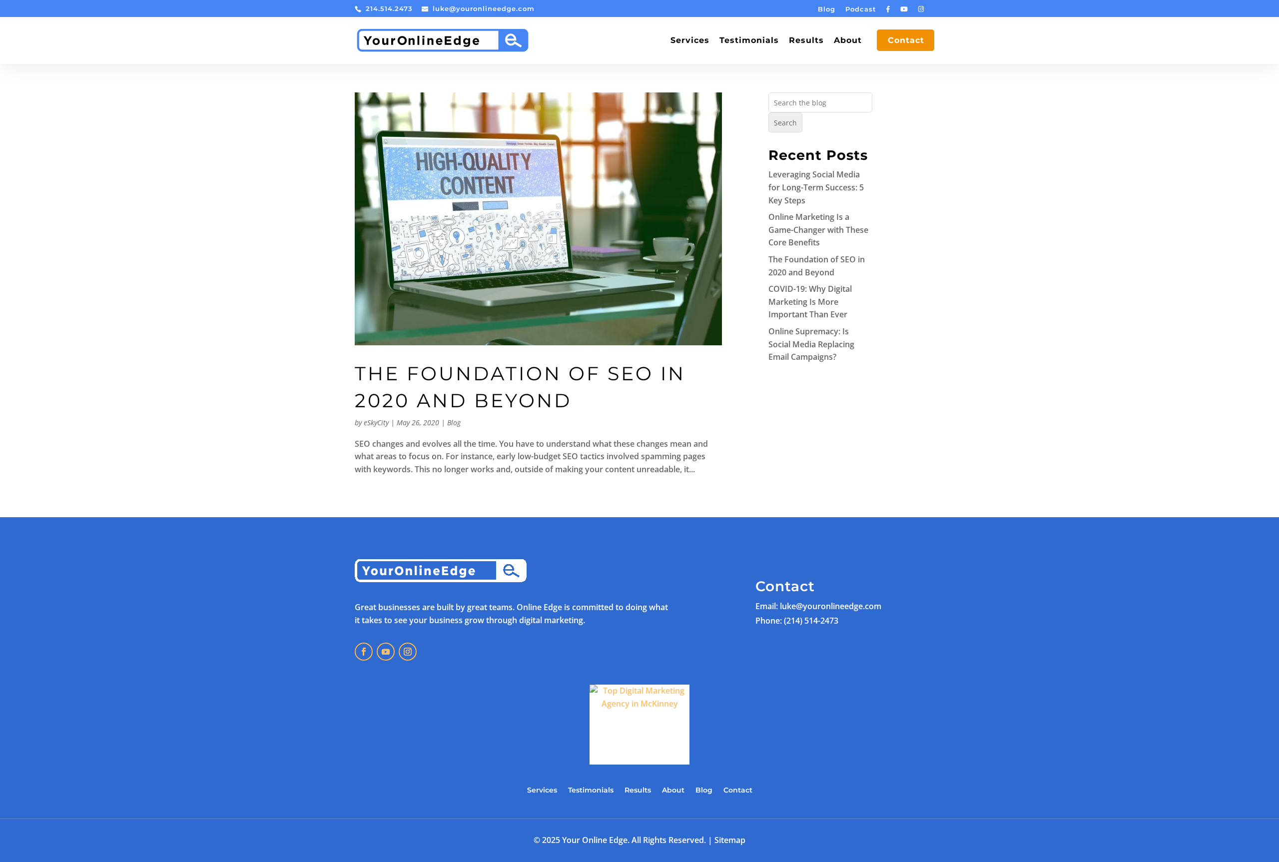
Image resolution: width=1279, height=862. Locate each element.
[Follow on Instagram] (408, 652)
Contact (906, 41)
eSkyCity (376, 422)
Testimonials (749, 41)
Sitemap (729, 840)
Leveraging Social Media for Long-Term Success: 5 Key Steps (816, 187)
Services (689, 41)
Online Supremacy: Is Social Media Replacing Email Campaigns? (811, 344)
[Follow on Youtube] (386, 652)
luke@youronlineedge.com (830, 606)
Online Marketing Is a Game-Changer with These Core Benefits (818, 229)
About (848, 41)
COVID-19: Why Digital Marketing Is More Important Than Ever (810, 301)
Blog (826, 9)
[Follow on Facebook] (364, 652)
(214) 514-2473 (811, 620)
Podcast (860, 9)
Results (806, 41)
